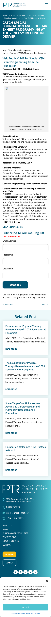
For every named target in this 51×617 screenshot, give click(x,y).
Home (5, 15)
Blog (10, 15)
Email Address (10, 241)
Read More (11, 349)
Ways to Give (9, 537)
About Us (8, 525)
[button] (46, 581)
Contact (7, 545)
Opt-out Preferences (17, 613)
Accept (25, 607)
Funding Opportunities (15, 533)
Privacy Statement (33, 613)
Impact (6, 529)
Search (9, 562)
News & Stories (11, 541)
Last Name (8, 268)
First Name (8, 255)
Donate (9, 554)
